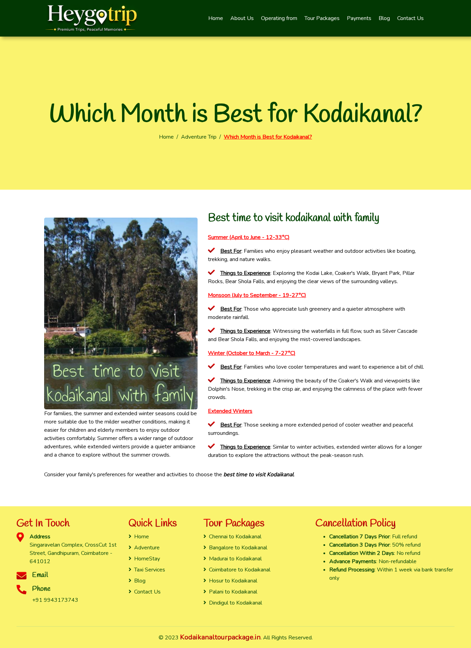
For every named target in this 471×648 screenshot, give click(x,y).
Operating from (279, 18)
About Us (242, 18)
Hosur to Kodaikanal (233, 581)
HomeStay (147, 558)
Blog (384, 18)
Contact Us (410, 18)
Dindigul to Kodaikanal (235, 603)
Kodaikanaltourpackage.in (220, 637)
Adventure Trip (199, 137)
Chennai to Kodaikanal (235, 536)
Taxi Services (149, 570)
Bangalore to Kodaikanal (238, 547)
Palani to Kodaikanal (233, 592)
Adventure (147, 547)
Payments (359, 18)
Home (215, 18)
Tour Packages (322, 18)
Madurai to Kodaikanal (235, 558)
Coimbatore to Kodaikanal (239, 570)
